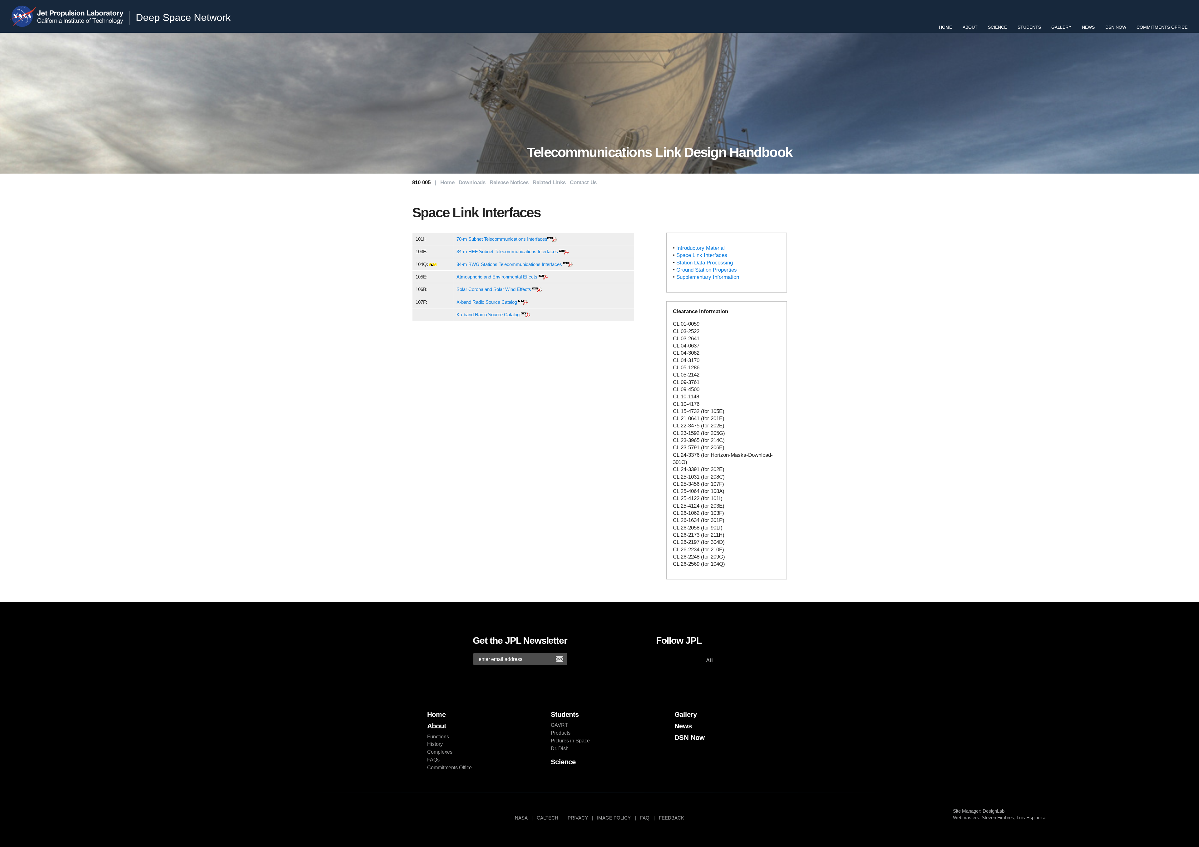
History (435, 744)
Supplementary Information (707, 277)
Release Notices (509, 182)
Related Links (549, 182)
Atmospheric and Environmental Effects (496, 276)
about (436, 726)
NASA (24, 16)
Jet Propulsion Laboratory (81, 11)
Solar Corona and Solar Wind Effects (493, 289)
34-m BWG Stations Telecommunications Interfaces (509, 264)
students (565, 714)
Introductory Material (700, 248)
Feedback (671, 817)
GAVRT (559, 725)
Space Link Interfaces (701, 255)
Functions (438, 736)
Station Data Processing (704, 263)
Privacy (578, 817)
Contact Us (583, 182)
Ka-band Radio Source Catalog (488, 314)
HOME (945, 27)
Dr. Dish (560, 748)
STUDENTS (1029, 27)
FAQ (644, 817)
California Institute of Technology (81, 21)
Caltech (547, 817)
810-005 (421, 182)
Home (447, 182)
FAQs (433, 759)
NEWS (1088, 27)
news (683, 726)
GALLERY (1061, 27)
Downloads (472, 182)
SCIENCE (997, 27)
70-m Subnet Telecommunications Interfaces (501, 239)
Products (560, 733)
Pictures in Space (570, 740)
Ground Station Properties (706, 270)
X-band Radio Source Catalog (486, 302)
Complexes (439, 752)
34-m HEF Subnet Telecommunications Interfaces (507, 251)
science (563, 762)
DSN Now (689, 737)
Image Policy (614, 817)
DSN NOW (1115, 27)
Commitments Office (449, 767)
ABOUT (970, 27)
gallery (685, 714)
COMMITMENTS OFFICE (1162, 27)
